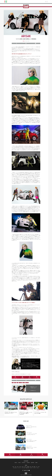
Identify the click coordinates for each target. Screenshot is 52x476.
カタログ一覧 (9, 455)
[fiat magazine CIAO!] (5, 1)
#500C (12, 382)
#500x (20, 466)
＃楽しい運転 (27, 382)
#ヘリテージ (19, 467)
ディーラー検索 (42, 455)
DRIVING (32, 462)
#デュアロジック (15, 467)
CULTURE (28, 462)
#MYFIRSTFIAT (20, 382)
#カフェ (38, 467)
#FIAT (17, 382)
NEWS (36, 462)
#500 (15, 466)
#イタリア (34, 467)
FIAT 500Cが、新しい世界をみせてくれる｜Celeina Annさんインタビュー (11, 413)
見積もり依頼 (31, 455)
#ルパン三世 (23, 467)
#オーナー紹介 (37, 466)
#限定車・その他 (29, 466)
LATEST (16, 462)
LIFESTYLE (23, 462)
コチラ (18, 371)
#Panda (23, 466)
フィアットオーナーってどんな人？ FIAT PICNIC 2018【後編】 (40, 413)
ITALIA (19, 462)
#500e (13, 466)
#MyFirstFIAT (27, 467)
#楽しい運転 (33, 466)
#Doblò (25, 466)
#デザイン (31, 467)
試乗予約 (21, 455)
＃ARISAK (24, 382)
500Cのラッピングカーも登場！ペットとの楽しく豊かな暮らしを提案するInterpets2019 (26, 413)
